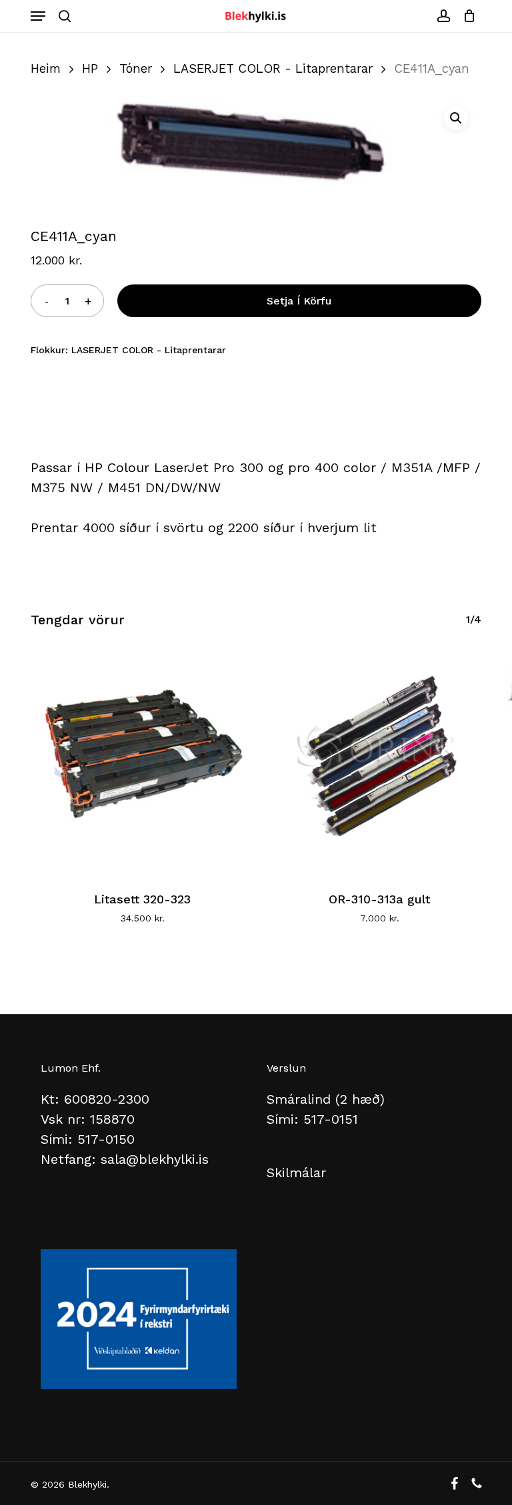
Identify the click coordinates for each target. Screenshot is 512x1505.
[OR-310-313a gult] (379, 760)
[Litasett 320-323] (142, 760)
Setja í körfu (299, 300)
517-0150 (106, 1139)
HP (90, 68)
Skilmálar (296, 1172)
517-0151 (330, 1119)
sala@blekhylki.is (155, 1159)
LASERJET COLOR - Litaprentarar (273, 68)
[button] (38, 16)
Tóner (135, 68)
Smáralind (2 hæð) (326, 1099)
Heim (46, 68)
